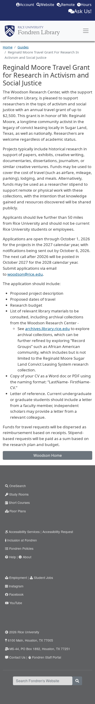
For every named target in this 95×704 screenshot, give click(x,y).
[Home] (32, 30)
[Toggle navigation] (85, 30)
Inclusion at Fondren (22, 540)
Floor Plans (17, 511)
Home (7, 47)
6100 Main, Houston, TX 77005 (30, 640)
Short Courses (19, 502)
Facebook (16, 594)
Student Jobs (43, 577)
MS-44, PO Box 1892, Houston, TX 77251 (39, 648)
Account (27, 4)
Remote (68, 4)
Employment (18, 577)
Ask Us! (83, 11)
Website (47, 4)
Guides (23, 47)
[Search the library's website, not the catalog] (77, 680)
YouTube (15, 602)
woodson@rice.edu (25, 274)
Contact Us (17, 657)
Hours (86, 4)
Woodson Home (47, 455)
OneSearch (17, 485)
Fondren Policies (21, 548)
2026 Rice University (24, 632)
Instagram (16, 586)
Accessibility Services (24, 531)
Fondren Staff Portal (46, 657)
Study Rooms (19, 494)
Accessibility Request (57, 531)
